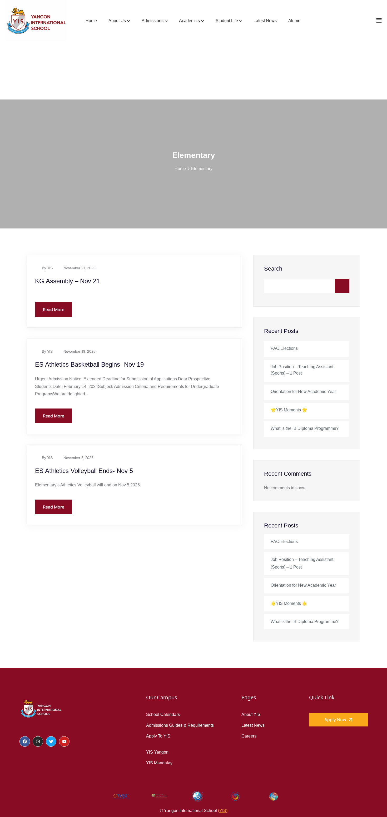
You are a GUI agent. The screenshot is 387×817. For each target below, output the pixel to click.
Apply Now (335, 719)
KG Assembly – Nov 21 (67, 281)
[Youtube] (64, 741)
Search (273, 268)
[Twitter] (51, 741)
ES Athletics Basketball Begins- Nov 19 (89, 364)
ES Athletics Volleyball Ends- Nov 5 (84, 470)
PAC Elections (284, 348)
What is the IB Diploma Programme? (305, 428)
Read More (53, 309)
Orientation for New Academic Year (303, 391)
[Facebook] (24, 741)
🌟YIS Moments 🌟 (289, 410)
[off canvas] (379, 20)
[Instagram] (38, 741)
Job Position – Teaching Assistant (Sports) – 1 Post (302, 370)
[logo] (40, 708)
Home (180, 168)
